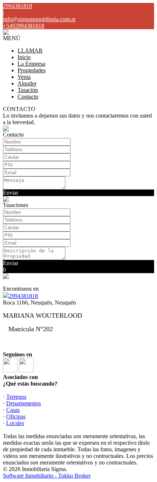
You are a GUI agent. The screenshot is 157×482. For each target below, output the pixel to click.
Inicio (24, 57)
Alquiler (27, 83)
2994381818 (23, 296)
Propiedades (32, 70)
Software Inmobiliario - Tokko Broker (47, 476)
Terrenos (16, 397)
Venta (24, 77)
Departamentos (23, 403)
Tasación (28, 90)
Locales (15, 423)
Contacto (28, 96)
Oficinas (16, 416)
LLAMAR (30, 50)
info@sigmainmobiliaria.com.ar (39, 19)
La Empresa (31, 64)
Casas (13, 410)
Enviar (10, 193)
